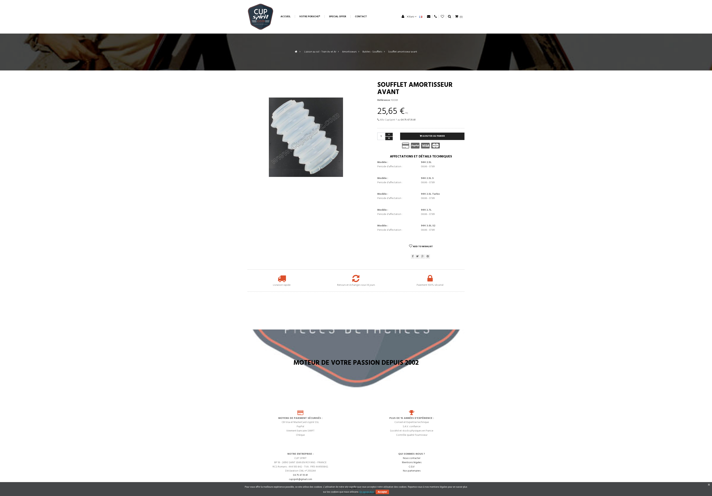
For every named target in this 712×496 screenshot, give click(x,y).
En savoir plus (367, 492)
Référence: (383, 100)
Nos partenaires (412, 471)
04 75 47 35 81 (408, 120)
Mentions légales (411, 462)
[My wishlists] (442, 16)
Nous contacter (411, 458)
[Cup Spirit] (260, 17)
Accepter (382, 492)
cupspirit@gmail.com (300, 479)
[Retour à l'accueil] (296, 52)
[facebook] (413, 256)
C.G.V (412, 467)
